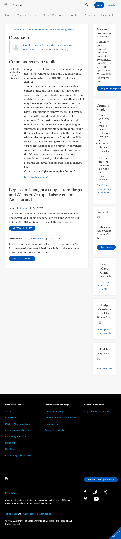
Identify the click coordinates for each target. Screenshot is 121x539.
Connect (17, 5)
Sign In (111, 4)
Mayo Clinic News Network (96, 411)
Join (99, 4)
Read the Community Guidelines (104, 189)
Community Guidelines (15, 436)
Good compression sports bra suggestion (47, 45)
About (8, 411)
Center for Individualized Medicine (60, 417)
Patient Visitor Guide (54, 430)
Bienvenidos (104, 368)
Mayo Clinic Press (53, 424)
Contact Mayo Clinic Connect (18, 455)
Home (7, 15)
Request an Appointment (101, 479)
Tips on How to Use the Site (104, 285)
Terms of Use (11, 513)
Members (89, 15)
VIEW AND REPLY (22, 227)
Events (73, 15)
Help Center (108, 15)
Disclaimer (10, 442)
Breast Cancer (28, 49)
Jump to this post (34, 177)
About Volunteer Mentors (17, 430)
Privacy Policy (28, 513)
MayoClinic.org (12, 493)
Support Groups (26, 15)
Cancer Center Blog (54, 411)
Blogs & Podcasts (53, 15)
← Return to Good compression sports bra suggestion (41, 29)
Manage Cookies (43, 513)
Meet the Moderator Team (17, 424)
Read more (106, 247)
